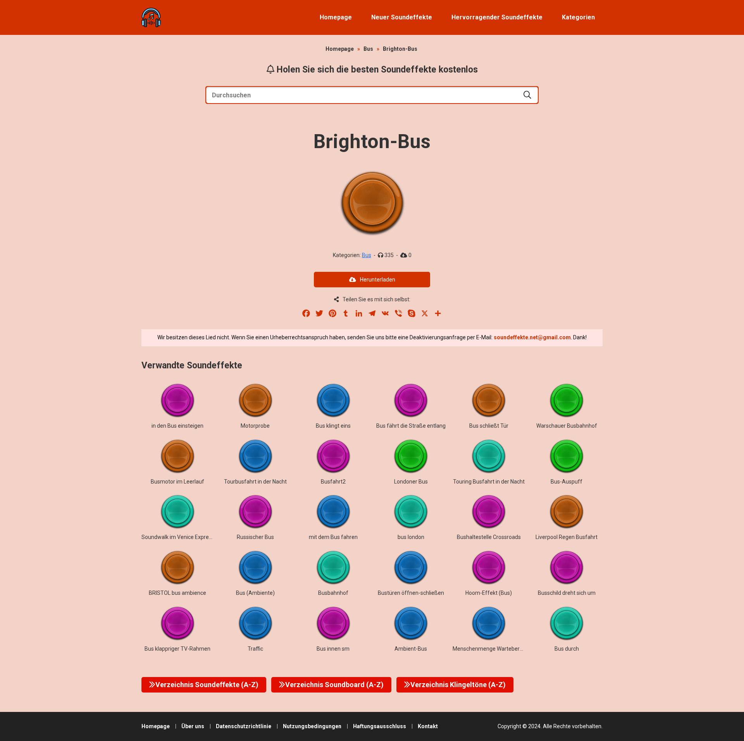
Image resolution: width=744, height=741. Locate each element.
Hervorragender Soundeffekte (496, 17)
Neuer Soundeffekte (401, 17)
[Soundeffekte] (151, 17)
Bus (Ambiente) (255, 593)
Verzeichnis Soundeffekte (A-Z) (206, 685)
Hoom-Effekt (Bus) (488, 593)
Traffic (255, 649)
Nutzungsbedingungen (312, 726)
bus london (411, 537)
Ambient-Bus (410, 649)
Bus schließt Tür (488, 426)
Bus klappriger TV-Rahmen (177, 649)
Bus (368, 49)
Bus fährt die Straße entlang (411, 426)
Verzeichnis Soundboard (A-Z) (334, 685)
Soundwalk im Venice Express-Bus (183, 537)
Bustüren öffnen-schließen (411, 593)
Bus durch (567, 649)
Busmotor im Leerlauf (177, 481)
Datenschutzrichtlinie (243, 726)
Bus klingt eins (333, 426)
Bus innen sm (333, 649)
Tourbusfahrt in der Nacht (255, 481)
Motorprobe (255, 426)
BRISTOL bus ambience (177, 593)
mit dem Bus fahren (333, 537)
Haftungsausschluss (379, 726)
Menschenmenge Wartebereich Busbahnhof (507, 649)
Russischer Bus (255, 537)
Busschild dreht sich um (567, 593)
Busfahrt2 (333, 481)
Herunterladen (377, 279)
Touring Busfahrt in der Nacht (489, 481)
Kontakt (428, 726)
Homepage (336, 17)
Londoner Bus (411, 481)
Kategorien (578, 17)
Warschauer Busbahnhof (566, 426)
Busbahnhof (333, 593)
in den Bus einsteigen (177, 426)
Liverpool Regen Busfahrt (567, 537)
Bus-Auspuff (566, 481)
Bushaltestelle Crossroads (489, 537)
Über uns (192, 726)
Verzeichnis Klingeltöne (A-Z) (458, 685)
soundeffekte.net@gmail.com (532, 337)
